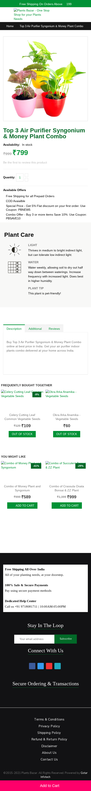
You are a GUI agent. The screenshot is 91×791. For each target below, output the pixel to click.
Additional (35, 328)
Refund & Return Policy (49, 739)
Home (10, 26)
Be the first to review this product (25, 162)
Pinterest (49, 666)
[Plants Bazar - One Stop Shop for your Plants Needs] (32, 14)
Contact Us (49, 759)
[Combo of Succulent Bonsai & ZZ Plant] (67, 471)
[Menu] (5, 14)
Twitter (40, 666)
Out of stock (22, 434)
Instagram (57, 666)
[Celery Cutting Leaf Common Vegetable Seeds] (22, 400)
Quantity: (9, 177)
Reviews (54, 328)
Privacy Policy (49, 726)
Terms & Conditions (49, 719)
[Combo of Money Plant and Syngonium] (22, 471)
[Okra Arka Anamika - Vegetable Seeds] (67, 400)
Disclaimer (49, 746)
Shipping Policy (49, 733)
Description (14, 328)
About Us (49, 753)
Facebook (32, 666)
